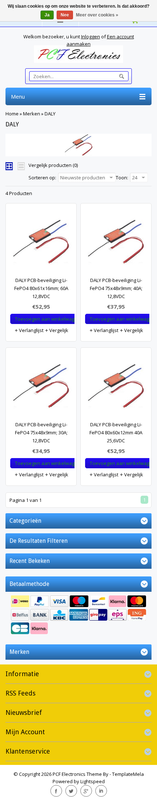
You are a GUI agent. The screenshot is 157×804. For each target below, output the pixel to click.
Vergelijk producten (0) (53, 165)
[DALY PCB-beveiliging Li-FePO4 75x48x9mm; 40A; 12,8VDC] (116, 243)
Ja (47, 15)
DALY (50, 113)
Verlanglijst (30, 330)
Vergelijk (58, 330)
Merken (31, 113)
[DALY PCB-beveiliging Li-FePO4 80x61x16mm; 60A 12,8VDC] (41, 243)
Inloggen (90, 36)
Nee (65, 15)
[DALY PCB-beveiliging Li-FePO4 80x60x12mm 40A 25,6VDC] (116, 387)
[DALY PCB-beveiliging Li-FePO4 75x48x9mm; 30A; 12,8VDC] (41, 387)
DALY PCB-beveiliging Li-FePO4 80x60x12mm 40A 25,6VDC (115, 432)
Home (12, 113)
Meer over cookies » (97, 15)
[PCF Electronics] (78, 54)
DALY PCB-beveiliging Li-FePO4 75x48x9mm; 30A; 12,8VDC (41, 432)
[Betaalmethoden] (78, 616)
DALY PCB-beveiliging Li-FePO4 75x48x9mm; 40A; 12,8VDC (116, 288)
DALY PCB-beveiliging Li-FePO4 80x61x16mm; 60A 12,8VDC (41, 288)
